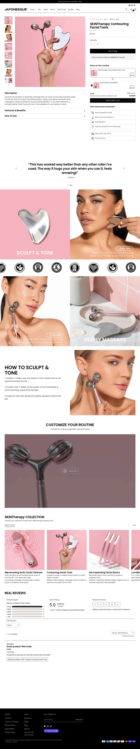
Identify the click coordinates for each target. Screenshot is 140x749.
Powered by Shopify (11, 742)
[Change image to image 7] (8, 73)
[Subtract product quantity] (97, 44)
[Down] (8, 84)
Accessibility (9, 729)
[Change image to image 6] (8, 64)
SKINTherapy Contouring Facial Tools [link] (111, 70)
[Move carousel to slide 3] (70, 185)
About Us (27, 718)
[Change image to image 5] (8, 55)
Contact (8, 718)
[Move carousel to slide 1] (67, 185)
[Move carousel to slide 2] (69, 185)
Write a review (114, 19)
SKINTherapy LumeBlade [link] (109, 83)
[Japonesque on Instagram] (132, 5)
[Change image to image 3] (8, 38)
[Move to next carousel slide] (133, 525)
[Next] (87, 1)
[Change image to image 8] (8, 81)
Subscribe (79, 720)
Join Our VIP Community (29, 733)
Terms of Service (11, 722)
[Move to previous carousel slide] (129, 525)
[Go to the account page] (130, 9)
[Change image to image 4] (8, 46)
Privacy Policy (10, 732)
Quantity (93, 40)
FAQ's (26, 722)
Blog (26, 725)
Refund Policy (10, 725)
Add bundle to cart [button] (113, 100)
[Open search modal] (126, 9)
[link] (94, 73)
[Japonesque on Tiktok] (134, 5)
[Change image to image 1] (8, 20)
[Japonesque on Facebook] (129, 5)
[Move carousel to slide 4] (72, 185)
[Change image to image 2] (8, 29)
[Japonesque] (16, 9)
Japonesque (20, 740)
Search (27, 729)
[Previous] (53, 1)
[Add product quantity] (92, 44)
